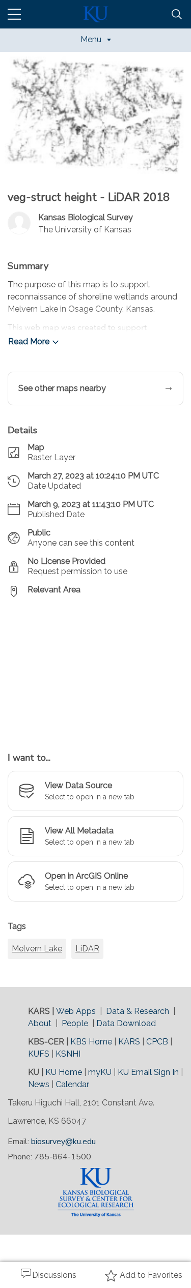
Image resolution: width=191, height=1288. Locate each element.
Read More (28, 341)
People (75, 1023)
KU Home (63, 1072)
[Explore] (95, 669)
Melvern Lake (37, 948)
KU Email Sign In (148, 1072)
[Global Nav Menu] (14, 14)
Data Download (126, 1023)
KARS (129, 1041)
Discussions (54, 1275)
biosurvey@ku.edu (63, 1141)
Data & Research (137, 1011)
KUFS (38, 1054)
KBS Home (91, 1041)
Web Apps (76, 1011)
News (38, 1084)
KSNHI (68, 1054)
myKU (100, 1072)
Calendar (72, 1084)
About (39, 1023)
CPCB (157, 1041)
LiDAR (87, 948)
